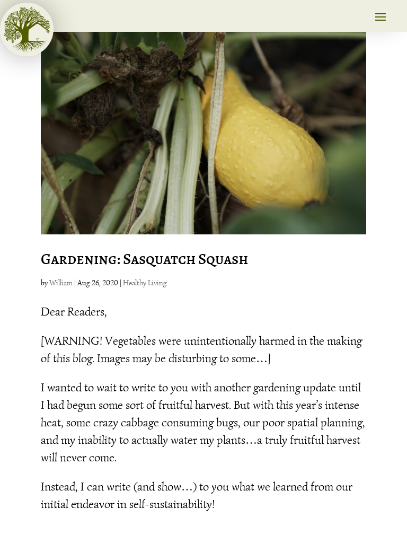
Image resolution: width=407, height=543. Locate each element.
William (61, 282)
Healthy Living (145, 282)
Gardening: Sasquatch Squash (144, 259)
